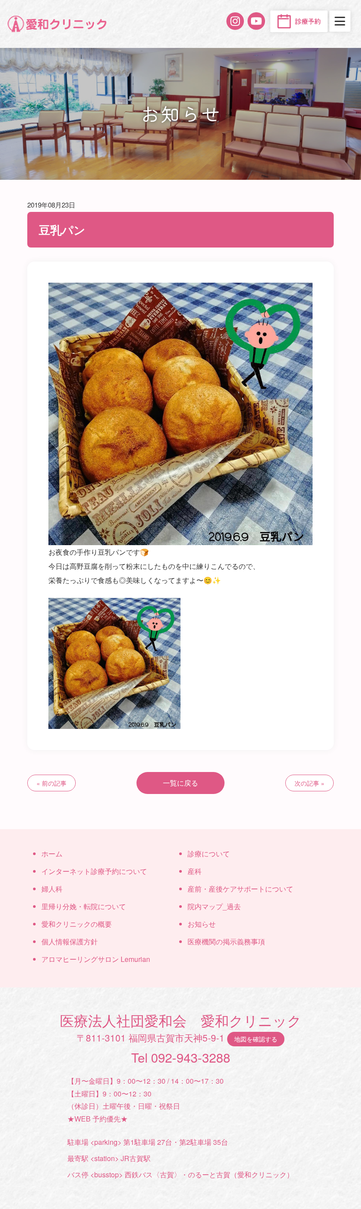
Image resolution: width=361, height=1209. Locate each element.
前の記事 (54, 783)
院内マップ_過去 (214, 906)
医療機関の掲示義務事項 (226, 941)
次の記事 (307, 783)
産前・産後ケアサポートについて (240, 889)
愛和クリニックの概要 (76, 924)
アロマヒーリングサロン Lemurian (95, 959)
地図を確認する (255, 1038)
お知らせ (202, 924)
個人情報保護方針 (69, 941)
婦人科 (52, 889)
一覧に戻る (180, 783)
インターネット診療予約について (94, 871)
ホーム (52, 853)
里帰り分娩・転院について (83, 906)
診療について (209, 853)
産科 (195, 871)
